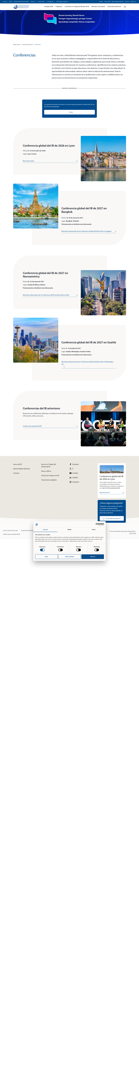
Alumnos (33, 1)
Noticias (101, 1)
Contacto (127, 1)
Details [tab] (70, 529)
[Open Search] (125, 7)
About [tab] (93, 529)
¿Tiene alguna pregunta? (62, 1)
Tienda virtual (41, 1)
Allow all (92, 556)
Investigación (50, 1)
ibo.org (5, 1)
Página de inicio (17, 44)
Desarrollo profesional (27, 44)
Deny (46, 556)
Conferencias (38, 44)
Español (132, 1)
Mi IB (10, 1)
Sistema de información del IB (21, 1)
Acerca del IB (107, 1)
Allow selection (69, 556)
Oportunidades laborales (118, 1)
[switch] (60, 550)
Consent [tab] (45, 529)
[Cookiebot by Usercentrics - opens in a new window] (97, 524)
